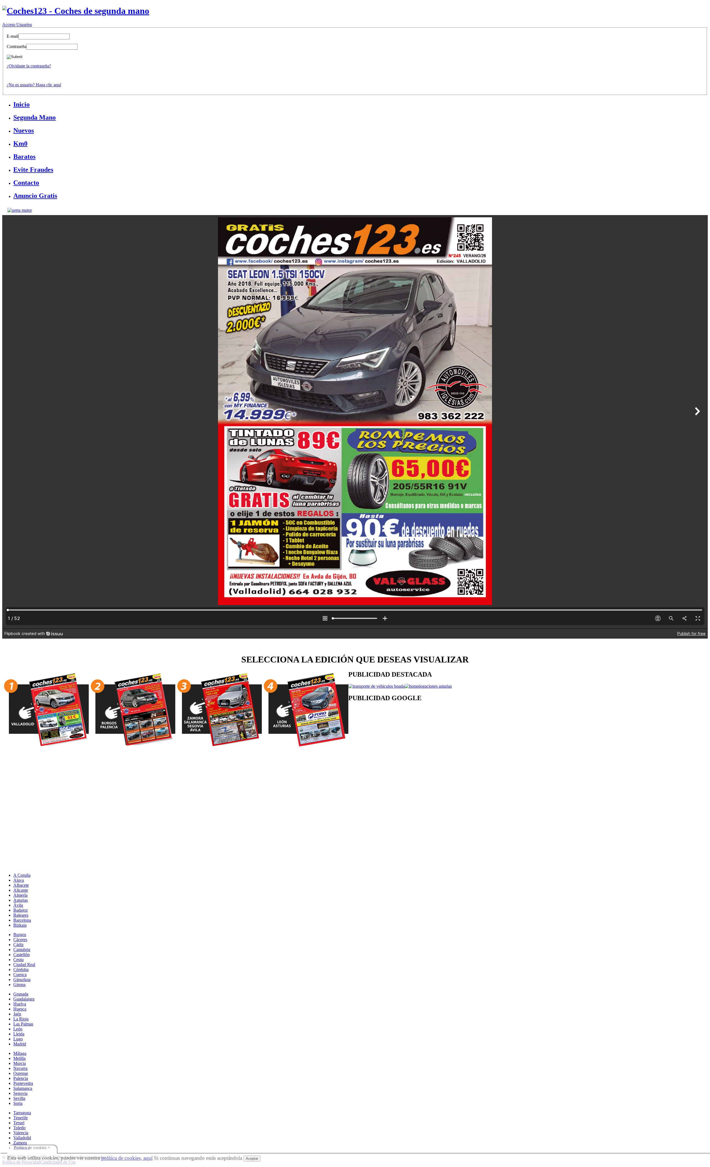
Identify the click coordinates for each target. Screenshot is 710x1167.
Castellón (21, 954)
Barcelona (22, 920)
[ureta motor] (19, 210)
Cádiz (18, 944)
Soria (17, 1103)
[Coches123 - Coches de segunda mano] (75, 11)
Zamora (20, 1142)
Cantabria (21, 949)
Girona (19, 984)
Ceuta (18, 959)
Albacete (21, 885)
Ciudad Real (24, 964)
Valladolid (22, 1137)
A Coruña (22, 875)
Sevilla (19, 1098)
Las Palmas (23, 1024)
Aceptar (252, 1158)
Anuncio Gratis (35, 195)
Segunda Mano (34, 117)
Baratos (24, 156)
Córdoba (21, 969)
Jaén (17, 1014)
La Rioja (21, 1019)
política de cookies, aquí (127, 1158)
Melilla (19, 1058)
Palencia (20, 1078)
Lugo (18, 1039)
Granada (20, 994)
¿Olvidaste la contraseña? (29, 66)
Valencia (20, 1132)
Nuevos (23, 130)
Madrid (19, 1044)
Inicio (21, 104)
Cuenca (20, 974)
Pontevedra (23, 1083)
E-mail (12, 36)
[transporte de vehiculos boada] (376, 686)
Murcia (19, 1063)
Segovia (20, 1093)
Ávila (18, 905)
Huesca (19, 1009)
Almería (20, 895)
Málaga (19, 1053)
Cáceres (20, 939)
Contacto (26, 182)
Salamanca (22, 1088)
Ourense (20, 1073)
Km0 (20, 143)
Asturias (20, 900)
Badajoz (20, 910)
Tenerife (20, 1117)
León (17, 1029)
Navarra (20, 1068)
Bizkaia (20, 925)
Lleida (18, 1034)
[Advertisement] (514, 752)
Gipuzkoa (22, 979)
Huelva (19, 1004)
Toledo (19, 1127)
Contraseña (16, 46)
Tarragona (22, 1112)
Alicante (20, 890)
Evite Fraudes (33, 169)
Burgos (19, 934)
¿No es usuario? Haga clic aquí (34, 84)
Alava (18, 880)
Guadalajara (23, 999)
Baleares (20, 915)
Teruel (18, 1122)
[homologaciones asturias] (428, 686)
